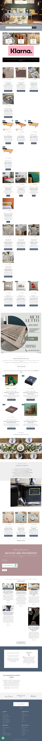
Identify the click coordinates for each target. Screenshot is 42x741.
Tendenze (8, 610)
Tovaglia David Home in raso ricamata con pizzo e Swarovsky (21, 243)
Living (7, 391)
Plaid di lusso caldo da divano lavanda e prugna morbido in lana (11, 422)
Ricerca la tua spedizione (7, 733)
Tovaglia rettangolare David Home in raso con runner (8, 243)
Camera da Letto (33, 134)
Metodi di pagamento (6, 727)
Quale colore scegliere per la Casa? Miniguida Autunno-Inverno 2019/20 (33, 628)
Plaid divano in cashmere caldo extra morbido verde (11, 393)
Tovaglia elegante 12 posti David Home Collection (8, 270)
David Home (9, 239)
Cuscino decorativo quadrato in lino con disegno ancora (34, 299)
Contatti (23, 734)
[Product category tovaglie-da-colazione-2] (9, 41)
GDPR (23, 719)
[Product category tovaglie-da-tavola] (33, 41)
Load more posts (21, 642)
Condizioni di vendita (25, 715)
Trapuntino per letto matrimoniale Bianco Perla (34, 190)
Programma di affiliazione (7, 734)
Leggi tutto (8, 143)
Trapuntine (11, 213)
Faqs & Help (24, 721)
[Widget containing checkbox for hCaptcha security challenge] (10, 566)
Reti (8, 134)
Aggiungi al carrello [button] (8, 249)
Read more (8, 602)
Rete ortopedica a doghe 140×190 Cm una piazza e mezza (34, 137)
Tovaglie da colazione (8, 82)
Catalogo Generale (25, 727)
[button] (3, 738)
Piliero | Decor (19, 739)
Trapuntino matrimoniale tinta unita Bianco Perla (21, 190)
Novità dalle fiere (33, 589)
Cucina (6, 239)
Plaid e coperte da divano (12, 391)
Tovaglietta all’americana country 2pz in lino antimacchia (8, 85)
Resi (3, 730)
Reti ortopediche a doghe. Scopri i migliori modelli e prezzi (8, 592)
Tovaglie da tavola (8, 240)
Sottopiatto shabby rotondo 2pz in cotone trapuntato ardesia (8, 111)
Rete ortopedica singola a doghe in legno (21, 137)
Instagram (23, 733)
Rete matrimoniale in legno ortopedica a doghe (8, 137)
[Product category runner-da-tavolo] (21, 41)
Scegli (8, 195)
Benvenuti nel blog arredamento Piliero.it (21, 592)
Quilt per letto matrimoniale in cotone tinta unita (8, 190)
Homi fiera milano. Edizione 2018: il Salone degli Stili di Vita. (33, 593)
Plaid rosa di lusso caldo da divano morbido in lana (30, 422)
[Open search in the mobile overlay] (21, 28)
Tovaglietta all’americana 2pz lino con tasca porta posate (33, 530)
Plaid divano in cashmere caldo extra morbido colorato (30, 393)
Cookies (23, 718)
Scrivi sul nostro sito (25, 730)
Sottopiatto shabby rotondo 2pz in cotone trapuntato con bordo (8, 530)
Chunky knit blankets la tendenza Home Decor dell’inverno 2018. (8, 613)
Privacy (23, 716)
